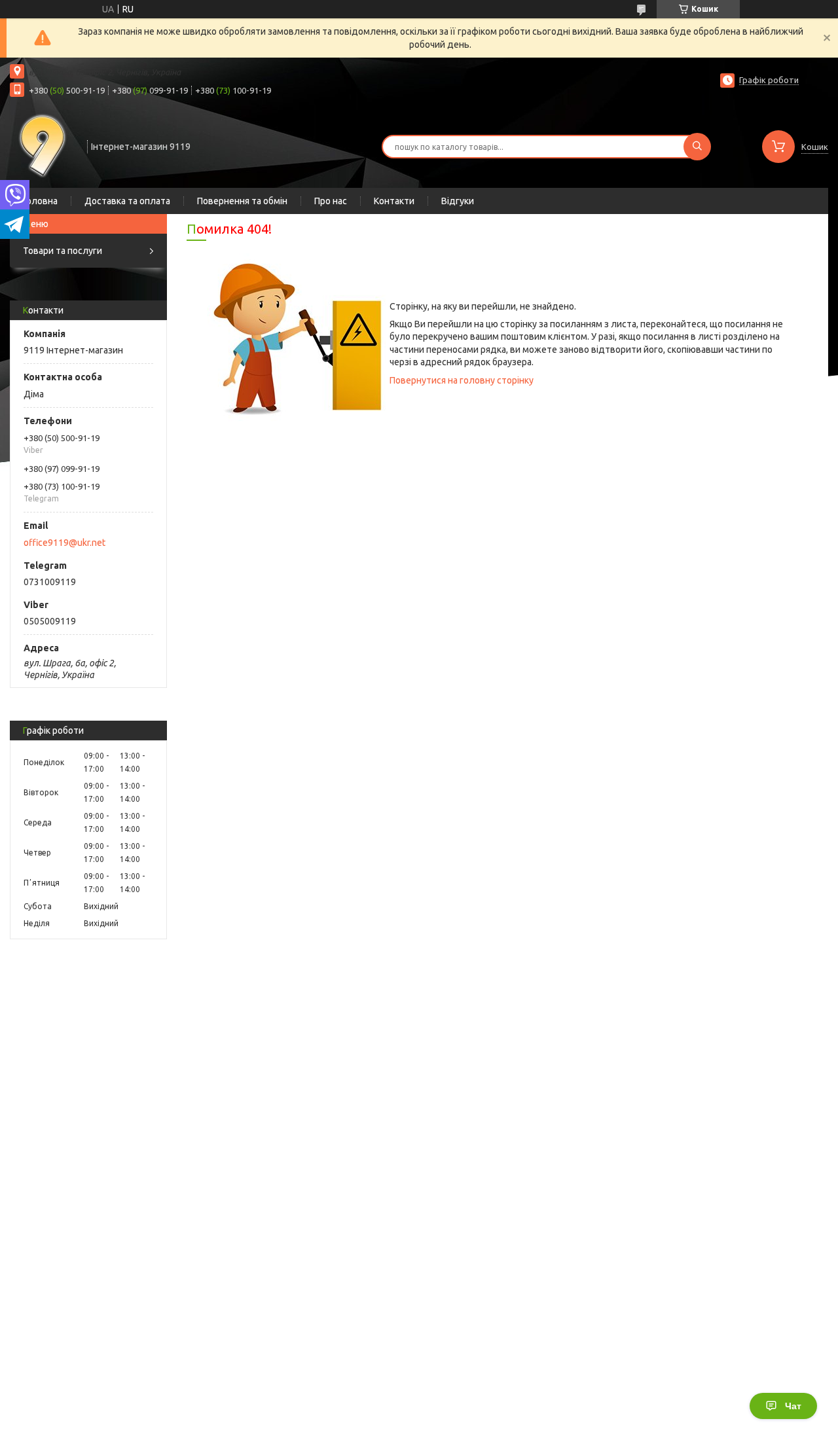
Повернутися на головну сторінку (462, 380)
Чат (793, 1406)
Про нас (330, 201)
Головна (40, 201)
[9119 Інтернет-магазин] (42, 145)
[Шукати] (697, 146)
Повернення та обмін (242, 201)
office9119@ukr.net (64, 542)
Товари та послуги (62, 250)
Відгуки (457, 201)
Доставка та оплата (127, 201)
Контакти (394, 201)
